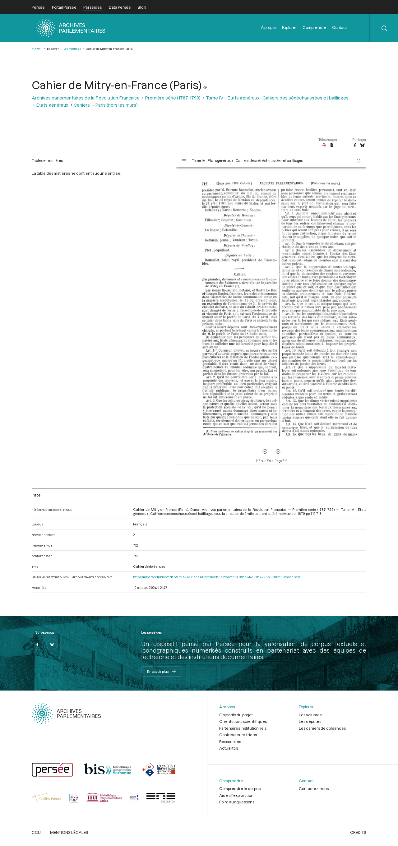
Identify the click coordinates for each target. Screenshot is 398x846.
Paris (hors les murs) (116, 105)
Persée (38, 7)
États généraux (52, 105)
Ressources (230, 741)
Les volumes (72, 48)
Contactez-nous (314, 788)
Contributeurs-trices (238, 735)
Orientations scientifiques (243, 721)
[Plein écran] (358, 160)
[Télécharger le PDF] (324, 145)
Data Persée (120, 7)
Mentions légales (69, 832)
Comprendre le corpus (240, 788)
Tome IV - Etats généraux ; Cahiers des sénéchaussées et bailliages (277, 97)
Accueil (37, 48)
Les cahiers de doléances (322, 728)
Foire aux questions (236, 802)
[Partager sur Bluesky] (362, 145)
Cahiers (82, 105)
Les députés (310, 721)
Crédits (358, 832)
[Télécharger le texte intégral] (332, 145)
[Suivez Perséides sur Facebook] (37, 644)
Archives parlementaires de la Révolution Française (86, 97)
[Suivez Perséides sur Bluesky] (52, 644)
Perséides (92, 7)
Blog (142, 7)
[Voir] (205, 85)
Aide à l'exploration (236, 795)
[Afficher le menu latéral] (184, 160)
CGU (36, 832)
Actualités (228, 748)
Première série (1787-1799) (173, 97)
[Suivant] (278, 451)
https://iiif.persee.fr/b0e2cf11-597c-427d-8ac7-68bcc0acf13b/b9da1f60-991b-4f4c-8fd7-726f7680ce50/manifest (216, 577)
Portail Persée (64, 7)
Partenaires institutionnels (242, 728)
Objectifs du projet (236, 715)
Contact (339, 27)
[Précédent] (264, 451)
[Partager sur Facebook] (355, 145)
